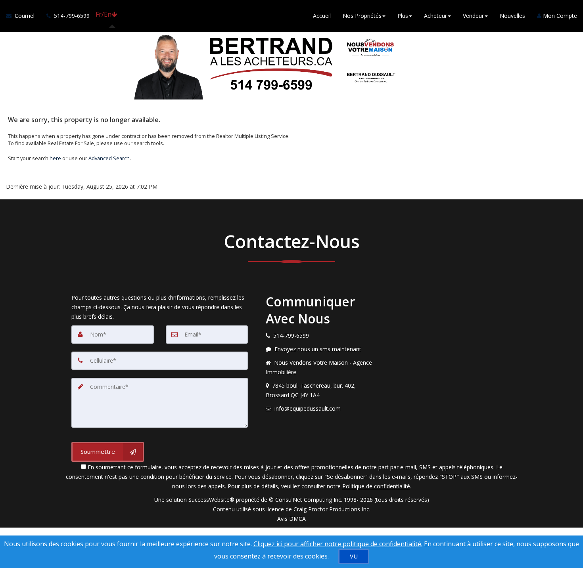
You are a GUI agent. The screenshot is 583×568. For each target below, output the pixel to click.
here (55, 158)
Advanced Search (109, 158)
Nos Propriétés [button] (362, 15)
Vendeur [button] (473, 15)
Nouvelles (512, 15)
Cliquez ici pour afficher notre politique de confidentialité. (337, 543)
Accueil (322, 15)
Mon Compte (559, 15)
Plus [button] (402, 15)
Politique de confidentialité (376, 486)
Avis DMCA (291, 518)
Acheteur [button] (435, 15)
